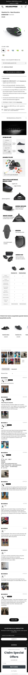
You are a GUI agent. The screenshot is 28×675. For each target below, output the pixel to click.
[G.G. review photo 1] (5, 520)
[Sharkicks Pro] (18, 327)
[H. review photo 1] (5, 474)
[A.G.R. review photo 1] (5, 389)
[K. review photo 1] (5, 586)
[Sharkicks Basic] (6, 327)
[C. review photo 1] (5, 415)
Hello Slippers (11, 7)
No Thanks (14, 671)
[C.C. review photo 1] (5, 611)
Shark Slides (19, 102)
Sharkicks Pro (23, 81)
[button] (5, 14)
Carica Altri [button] (14, 619)
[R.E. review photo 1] (5, 444)
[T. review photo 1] (5, 542)
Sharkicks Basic (22, 273)
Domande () (14, 369)
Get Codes (14, 667)
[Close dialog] (25, 649)
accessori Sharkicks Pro (20, 87)
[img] (4, 377)
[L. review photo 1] (5, 495)
